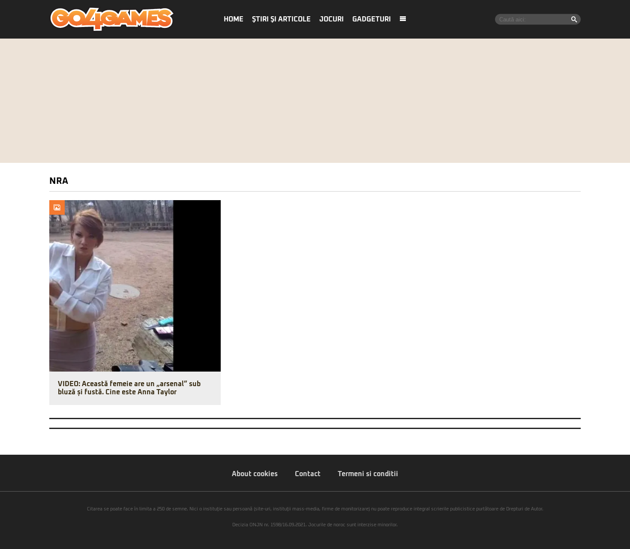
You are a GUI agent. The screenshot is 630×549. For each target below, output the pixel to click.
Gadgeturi (371, 19)
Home (233, 19)
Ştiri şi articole (281, 19)
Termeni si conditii (368, 474)
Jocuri (331, 19)
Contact (308, 474)
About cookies (255, 474)
